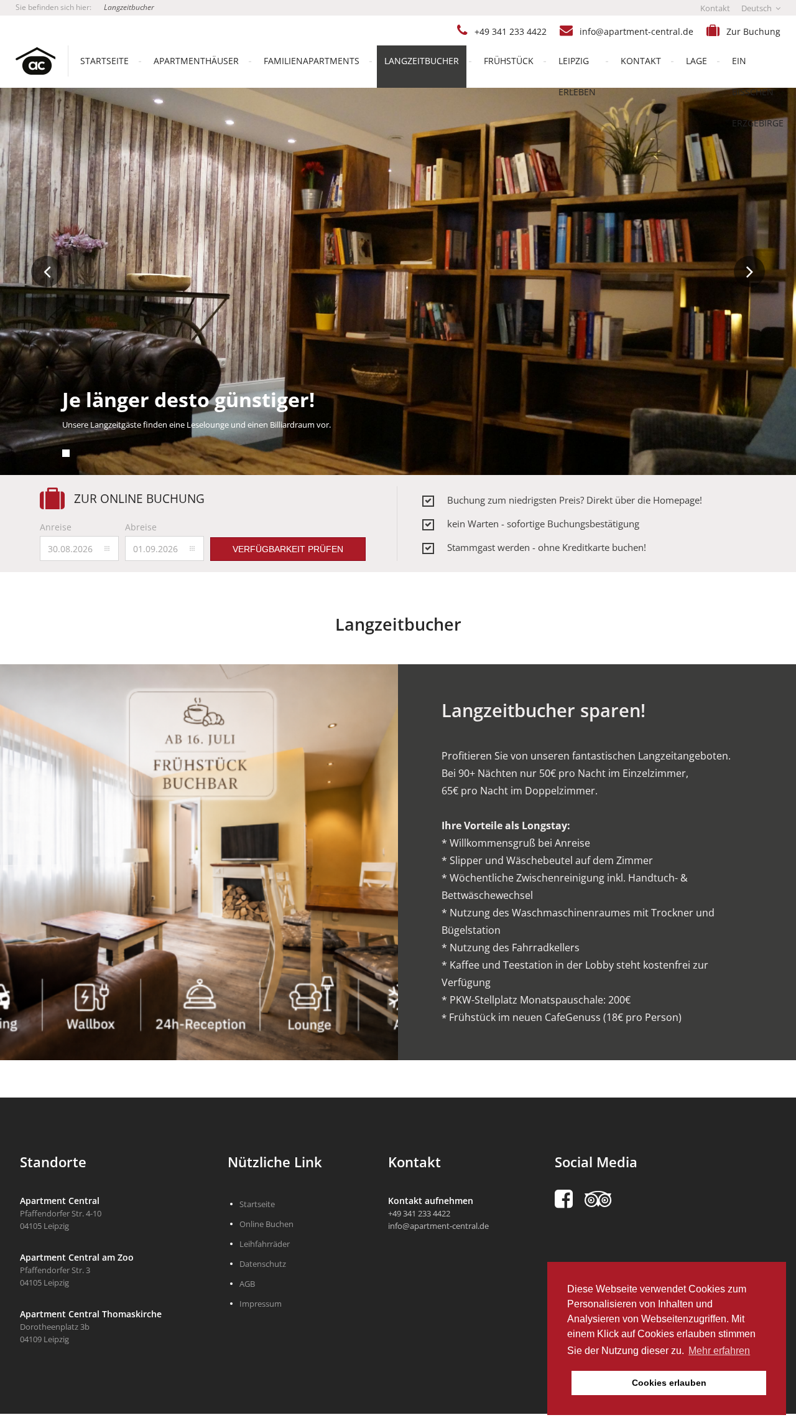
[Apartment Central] (27, 61)
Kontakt (715, 8)
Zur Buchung (753, 31)
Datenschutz (262, 1263)
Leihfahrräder (264, 1243)
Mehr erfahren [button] (719, 1350)
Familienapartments (311, 61)
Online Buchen (266, 1224)
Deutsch (757, 8)
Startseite (104, 61)
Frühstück (509, 61)
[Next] (749, 271)
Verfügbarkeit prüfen (288, 549)
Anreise (56, 527)
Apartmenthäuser (196, 61)
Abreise (141, 527)
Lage (696, 61)
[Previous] (46, 271)
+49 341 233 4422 (510, 31)
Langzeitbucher (129, 7)
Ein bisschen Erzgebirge (758, 92)
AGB (247, 1283)
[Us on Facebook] (570, 1199)
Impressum (260, 1303)
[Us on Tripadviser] (604, 1199)
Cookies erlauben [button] (669, 1383)
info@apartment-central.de (636, 31)
